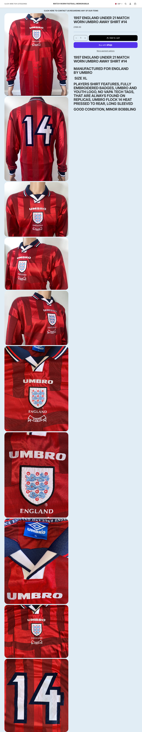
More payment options (105, 51)
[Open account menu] (130, 3)
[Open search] (125, 3)
